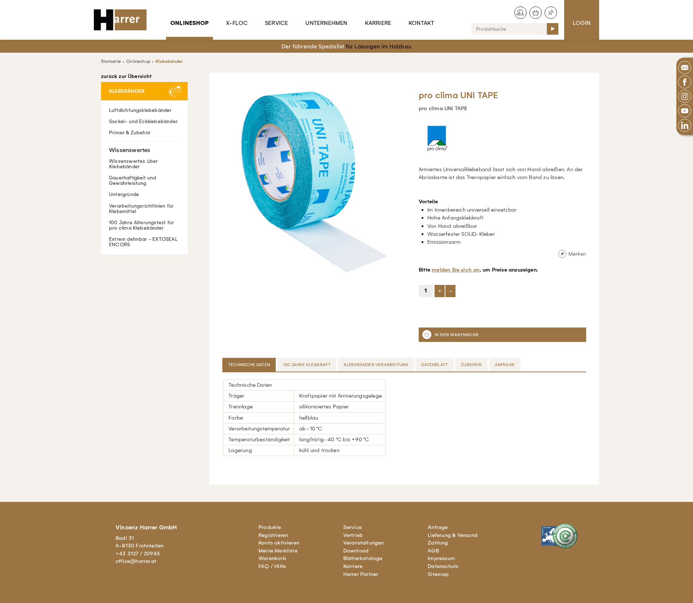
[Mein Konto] (520, 12)
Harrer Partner (361, 574)
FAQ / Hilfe (272, 566)
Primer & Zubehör (130, 133)
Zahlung (438, 542)
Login (581, 22)
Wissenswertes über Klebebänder (133, 164)
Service (276, 22)
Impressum (441, 558)
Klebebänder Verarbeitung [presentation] (376, 364)
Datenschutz (443, 566)
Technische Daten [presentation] (249, 364)
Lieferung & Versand (453, 535)
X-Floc (237, 22)
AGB (433, 550)
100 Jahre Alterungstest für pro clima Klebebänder (141, 225)
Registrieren (273, 535)
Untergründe (124, 194)
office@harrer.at (136, 561)
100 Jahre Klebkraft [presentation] (307, 364)
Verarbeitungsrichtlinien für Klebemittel (141, 208)
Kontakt (421, 22)
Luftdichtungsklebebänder (140, 110)
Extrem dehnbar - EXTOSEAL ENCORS (143, 242)
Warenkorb (272, 558)
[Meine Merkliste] (551, 12)
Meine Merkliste (277, 550)
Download (356, 550)
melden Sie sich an (455, 269)
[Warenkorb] (535, 12)
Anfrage (438, 527)
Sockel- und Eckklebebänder (143, 121)
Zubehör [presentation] (471, 364)
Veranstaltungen (363, 542)
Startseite (111, 61)
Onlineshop (189, 22)
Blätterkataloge (363, 558)
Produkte (269, 527)
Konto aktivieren (278, 542)
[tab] (249, 365)
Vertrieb (353, 535)
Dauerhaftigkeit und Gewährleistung (132, 180)
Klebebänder (169, 61)
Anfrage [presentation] (505, 364)
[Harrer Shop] (123, 20)
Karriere (378, 22)
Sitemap (438, 574)
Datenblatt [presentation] (434, 364)
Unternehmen (326, 22)
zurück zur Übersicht (126, 76)
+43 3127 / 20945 (138, 553)
